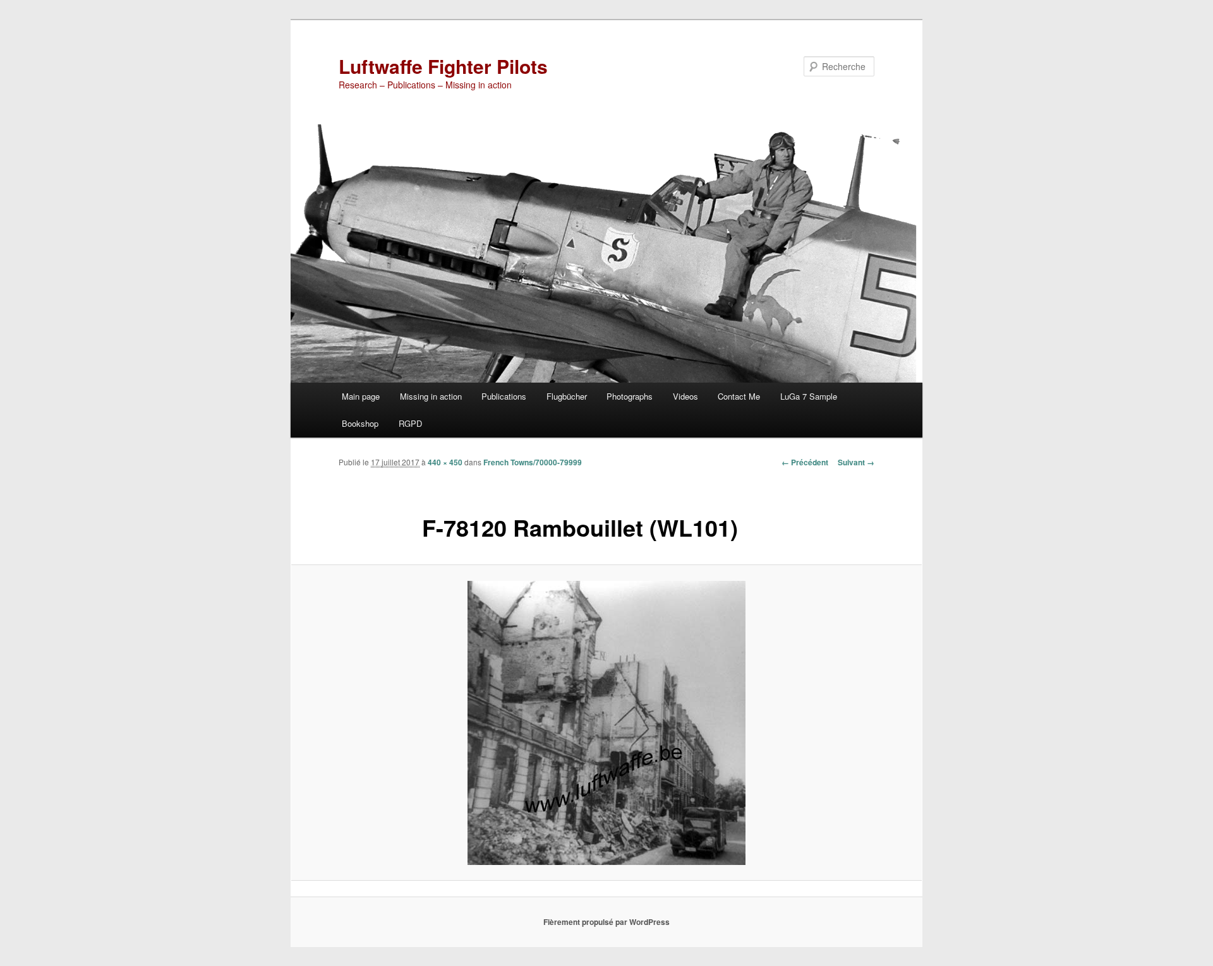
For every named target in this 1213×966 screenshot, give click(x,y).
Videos (685, 396)
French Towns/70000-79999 (532, 462)
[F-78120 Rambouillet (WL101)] (606, 723)
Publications (503, 396)
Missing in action (431, 396)
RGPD (410, 423)
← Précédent (805, 462)
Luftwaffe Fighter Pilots (443, 66)
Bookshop (360, 423)
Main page (361, 396)
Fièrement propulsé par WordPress (606, 921)
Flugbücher (566, 396)
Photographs (629, 396)
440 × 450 (445, 462)
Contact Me (739, 396)
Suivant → (856, 462)
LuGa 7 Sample (808, 396)
